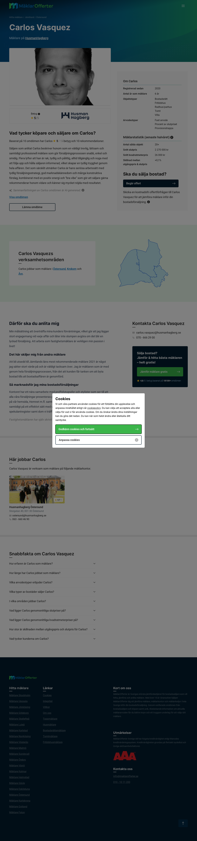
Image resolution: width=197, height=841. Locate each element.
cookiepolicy (94, 408)
